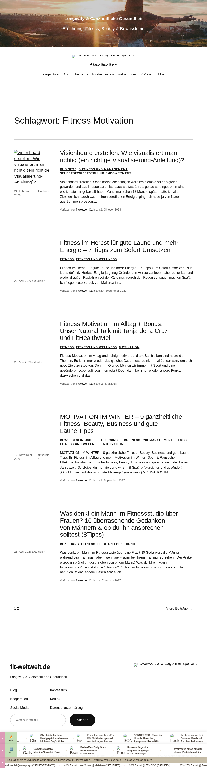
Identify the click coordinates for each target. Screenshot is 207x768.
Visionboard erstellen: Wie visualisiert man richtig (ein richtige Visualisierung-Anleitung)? (122, 157)
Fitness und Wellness (96, 259)
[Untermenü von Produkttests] (113, 74)
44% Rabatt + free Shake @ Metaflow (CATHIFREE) (72, 765)
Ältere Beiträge (179, 608)
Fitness (67, 259)
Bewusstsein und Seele (81, 440)
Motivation (129, 347)
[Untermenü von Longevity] (58, 74)
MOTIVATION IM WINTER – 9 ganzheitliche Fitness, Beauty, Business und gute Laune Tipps (121, 423)
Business (68, 169)
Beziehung (69, 544)
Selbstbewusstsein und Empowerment (95, 173)
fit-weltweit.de (103, 64)
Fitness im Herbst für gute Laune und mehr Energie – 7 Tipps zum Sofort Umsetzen (119, 246)
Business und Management (103, 169)
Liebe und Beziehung (116, 544)
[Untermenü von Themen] (87, 74)
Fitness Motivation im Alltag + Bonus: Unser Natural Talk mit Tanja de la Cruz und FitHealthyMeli (114, 331)
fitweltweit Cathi (85, 209)
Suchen (82, 720)
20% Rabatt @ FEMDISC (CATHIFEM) (130, 765)
